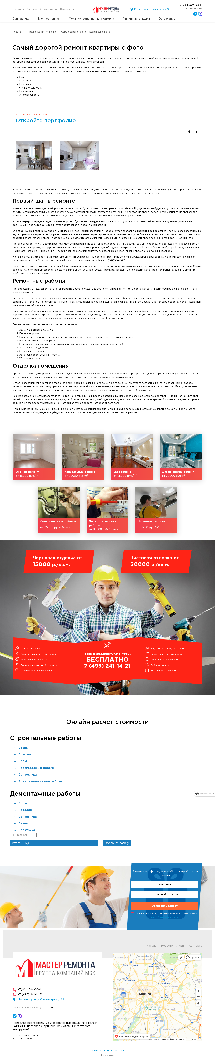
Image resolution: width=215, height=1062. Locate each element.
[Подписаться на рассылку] (52, 1008)
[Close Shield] (213, 793)
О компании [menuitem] (48, 9)
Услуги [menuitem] (32, 9)
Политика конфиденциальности (108, 1050)
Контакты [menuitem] (67, 9)
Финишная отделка (136, 18)
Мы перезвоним (194, 8)
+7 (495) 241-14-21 (30, 994)
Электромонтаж (49, 18)
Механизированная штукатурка (91, 18)
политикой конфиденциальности (165, 917)
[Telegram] (195, 14)
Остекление (166, 18)
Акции (180, 946)
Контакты (195, 946)
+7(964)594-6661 (190, 5)
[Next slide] (196, 132)
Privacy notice (205, 793)
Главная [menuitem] (18, 9)
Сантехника (21, 18)
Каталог (152, 946)
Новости (167, 946)
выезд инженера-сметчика (107, 660)
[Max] (200, 14)
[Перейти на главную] (106, 9)
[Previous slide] (189, 132)
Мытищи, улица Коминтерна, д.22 (151, 9)
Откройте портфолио (46, 120)
